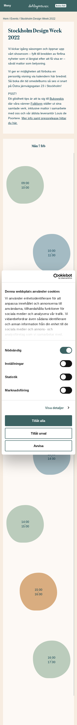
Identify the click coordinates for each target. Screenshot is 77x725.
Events (14, 18)
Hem (6, 18)
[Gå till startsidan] (38, 5)
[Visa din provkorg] (71, 7)
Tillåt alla (38, 421)
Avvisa (38, 446)
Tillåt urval (38, 433)
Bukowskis (57, 98)
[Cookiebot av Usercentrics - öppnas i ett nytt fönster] (54, 276)
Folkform (37, 103)
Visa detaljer (54, 407)
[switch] (66, 363)
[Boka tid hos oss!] (60, 6)
